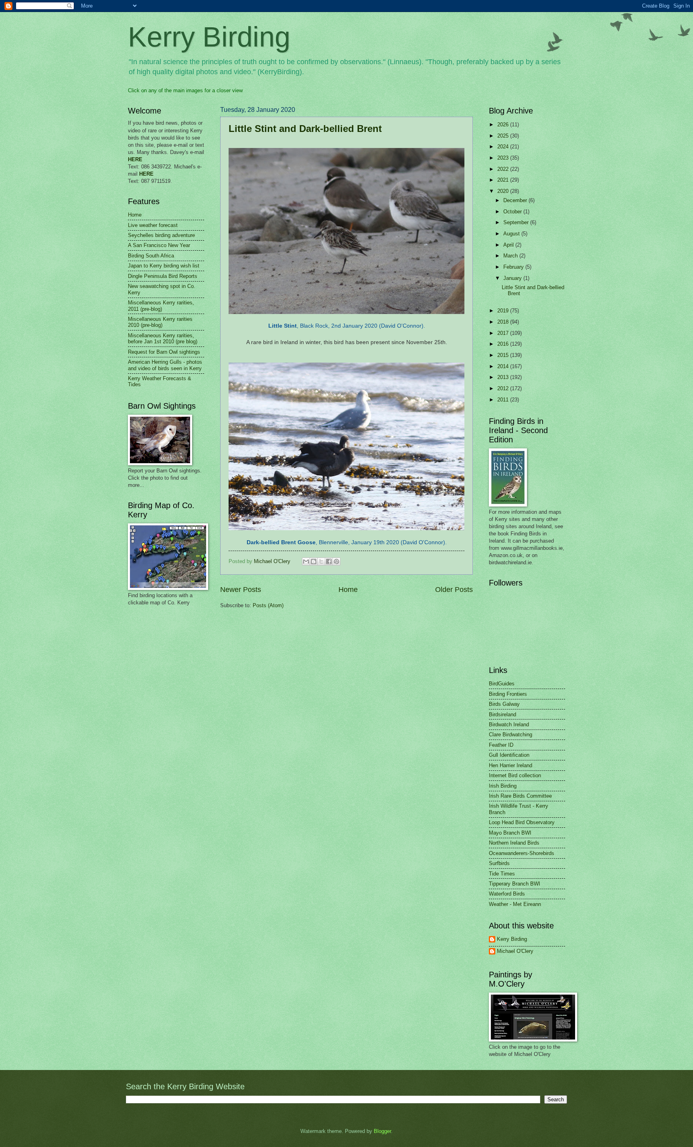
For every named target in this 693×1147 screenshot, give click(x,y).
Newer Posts (240, 590)
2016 (503, 344)
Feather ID (501, 745)
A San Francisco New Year (159, 245)
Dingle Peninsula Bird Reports (162, 276)
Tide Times (502, 874)
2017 (503, 333)
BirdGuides (502, 684)
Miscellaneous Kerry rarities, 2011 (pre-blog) (161, 306)
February (514, 267)
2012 (503, 388)
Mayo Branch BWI (510, 833)
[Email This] (306, 561)
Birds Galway (504, 704)
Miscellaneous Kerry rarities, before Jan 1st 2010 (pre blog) (162, 338)
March (511, 256)
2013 (503, 377)
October (513, 212)
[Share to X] (321, 561)
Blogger (382, 1131)
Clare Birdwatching (510, 735)
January (513, 278)
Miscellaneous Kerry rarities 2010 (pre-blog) (160, 322)
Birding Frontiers (508, 694)
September (516, 222)
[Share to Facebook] (329, 561)
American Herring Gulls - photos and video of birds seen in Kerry (165, 365)
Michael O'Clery (515, 951)
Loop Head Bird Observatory (522, 822)
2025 (503, 136)
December (516, 200)
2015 (503, 355)
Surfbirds (499, 863)
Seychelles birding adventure (161, 235)
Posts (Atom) (268, 605)
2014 (503, 366)
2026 (503, 125)
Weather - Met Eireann (515, 904)
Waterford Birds (507, 894)
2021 (503, 180)
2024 (503, 147)
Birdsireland (502, 714)
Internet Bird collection (515, 775)
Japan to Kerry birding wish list (163, 266)
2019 (503, 311)
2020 (503, 191)
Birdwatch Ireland (509, 724)
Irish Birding (503, 786)
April (509, 245)
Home (348, 590)
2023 (503, 158)
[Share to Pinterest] (336, 561)
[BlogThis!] (314, 561)
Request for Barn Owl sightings (164, 352)
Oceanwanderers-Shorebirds (521, 853)
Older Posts (454, 590)
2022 (503, 169)
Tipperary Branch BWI (514, 884)
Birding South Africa (151, 256)
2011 (503, 400)
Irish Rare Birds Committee (520, 796)
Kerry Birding (209, 37)
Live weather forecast (153, 225)
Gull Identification (509, 755)
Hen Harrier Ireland (510, 765)
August (512, 234)
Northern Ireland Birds (514, 843)
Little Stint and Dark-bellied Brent (305, 128)
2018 (503, 322)
